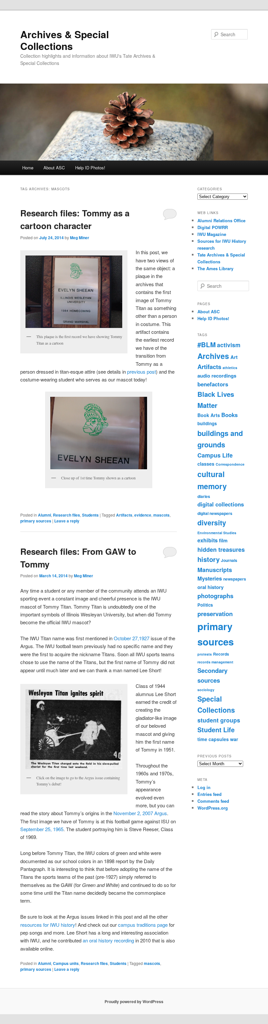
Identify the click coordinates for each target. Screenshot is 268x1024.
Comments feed (213, 801)
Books (229, 415)
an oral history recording (108, 940)
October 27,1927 (131, 638)
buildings (207, 423)
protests (204, 654)
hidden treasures (221, 549)
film (223, 540)
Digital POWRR (212, 227)
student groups (218, 720)
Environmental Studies (216, 532)
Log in (203, 787)
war (234, 739)
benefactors (212, 384)
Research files (66, 515)
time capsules (213, 739)
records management (215, 661)
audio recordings (216, 375)
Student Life (216, 729)
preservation (215, 613)
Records (221, 654)
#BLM (206, 344)
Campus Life (215, 455)
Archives (213, 355)
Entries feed (209, 794)
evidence (142, 515)
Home (27, 167)
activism (229, 345)
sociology (205, 689)
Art (234, 357)
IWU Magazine (211, 234)
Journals (229, 560)
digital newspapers (214, 513)
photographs (215, 595)
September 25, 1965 (41, 829)
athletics (230, 367)
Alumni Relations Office (221, 220)
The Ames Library (215, 268)
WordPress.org (212, 808)
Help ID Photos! (90, 167)
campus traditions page (143, 924)
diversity (211, 522)
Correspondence (230, 464)
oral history (210, 587)
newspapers (234, 579)
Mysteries (209, 578)
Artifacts (124, 515)
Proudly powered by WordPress (134, 1001)
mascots (161, 515)
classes (205, 463)
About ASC (54, 167)
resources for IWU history (47, 924)
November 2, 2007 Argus (140, 813)
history (208, 559)
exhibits (207, 540)
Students (90, 515)
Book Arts (208, 415)
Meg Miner (79, 237)
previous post (141, 371)
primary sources (35, 521)
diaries (203, 496)
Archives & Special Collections (64, 40)
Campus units (66, 963)
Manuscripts (214, 570)
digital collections (220, 504)
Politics (205, 605)
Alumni (44, 515)
